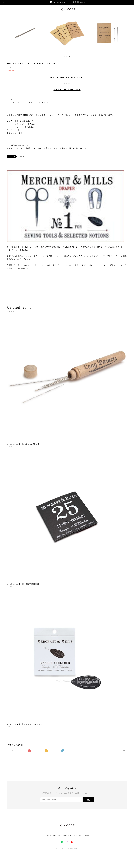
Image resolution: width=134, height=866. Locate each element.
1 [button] (64, 56)
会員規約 (86, 835)
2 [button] (66, 56)
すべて (15, 750)
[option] (25, 33)
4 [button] (69, 56)
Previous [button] (4, 33)
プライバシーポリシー (53, 835)
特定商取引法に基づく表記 (72, 835)
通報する (23, 156)
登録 (88, 800)
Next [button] (130, 33)
